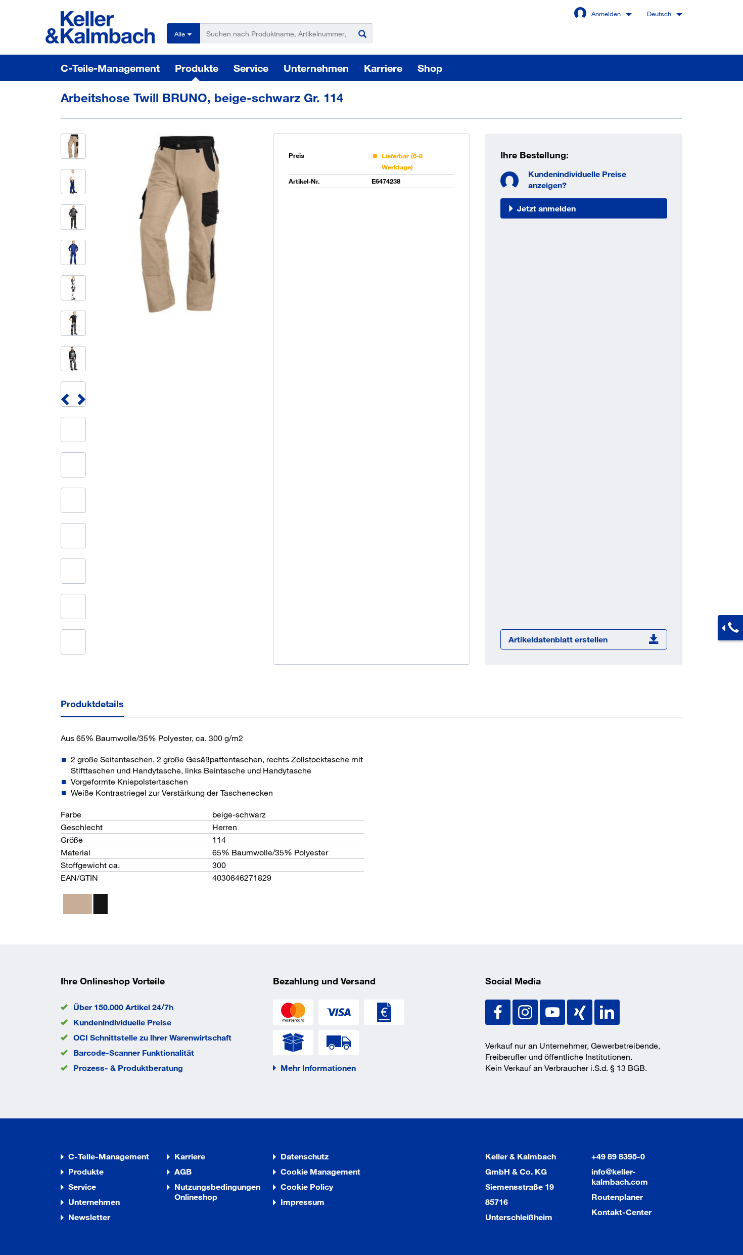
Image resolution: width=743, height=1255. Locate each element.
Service (251, 68)
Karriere (383, 68)
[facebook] (499, 1011)
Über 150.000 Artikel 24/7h (123, 1007)
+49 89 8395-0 (618, 1156)
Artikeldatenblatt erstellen (558, 639)
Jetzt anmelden (546, 208)
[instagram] (526, 1011)
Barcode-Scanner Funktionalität (133, 1052)
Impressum (302, 1201)
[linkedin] (607, 1011)
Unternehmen (316, 68)
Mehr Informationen (318, 1067)
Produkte (196, 68)
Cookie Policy (307, 1186)
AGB (183, 1171)
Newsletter (89, 1217)
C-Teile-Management (110, 68)
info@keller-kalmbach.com (619, 1176)
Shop (429, 68)
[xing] (580, 1011)
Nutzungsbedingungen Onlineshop (217, 1191)
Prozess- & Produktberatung (128, 1067)
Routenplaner (617, 1196)
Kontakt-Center (621, 1212)
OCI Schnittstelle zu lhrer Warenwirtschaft (152, 1037)
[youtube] (553, 1011)
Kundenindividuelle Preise (122, 1022)
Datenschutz (305, 1156)
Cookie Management (320, 1171)
